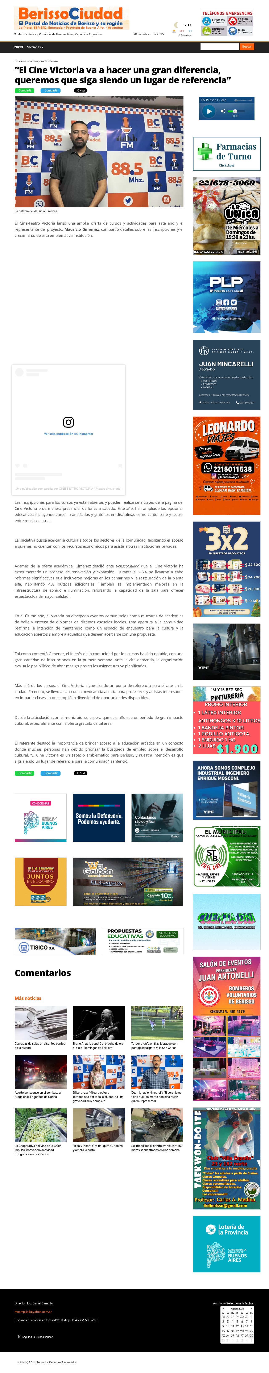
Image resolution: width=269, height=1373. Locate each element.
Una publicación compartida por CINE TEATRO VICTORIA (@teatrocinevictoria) (68, 488)
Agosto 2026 (237, 1309)
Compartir (25, 90)
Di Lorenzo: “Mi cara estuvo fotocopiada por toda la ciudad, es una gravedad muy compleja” (98, 1097)
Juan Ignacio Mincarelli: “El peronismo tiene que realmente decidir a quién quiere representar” (156, 1097)
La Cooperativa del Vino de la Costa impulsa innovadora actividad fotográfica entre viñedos (38, 1150)
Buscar (247, 46)
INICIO (18, 47)
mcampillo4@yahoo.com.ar (33, 1312)
